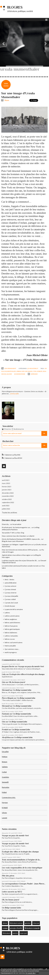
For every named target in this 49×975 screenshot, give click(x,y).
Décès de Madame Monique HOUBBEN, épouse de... (21, 539)
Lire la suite (14, 394)
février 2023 (6, 487)
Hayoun (5, 802)
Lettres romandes (11, 636)
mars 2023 (6, 483)
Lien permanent (10, 368)
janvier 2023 (6, 490)
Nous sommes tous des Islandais (14, 536)
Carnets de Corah (11, 603)
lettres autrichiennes (12, 623)
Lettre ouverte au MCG (12, 892)
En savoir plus (31, 973)
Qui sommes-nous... (12, 649)
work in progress (11, 652)
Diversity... (6, 524)
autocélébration (10, 583)
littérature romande (32, 928)
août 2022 (5, 506)
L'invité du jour (10, 606)
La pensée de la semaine (14, 609)
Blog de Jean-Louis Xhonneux (13, 541)
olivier (5, 923)
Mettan (4, 757)
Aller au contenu (7, 2)
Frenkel (5, 730)
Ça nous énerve (10, 593)
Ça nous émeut (32, 368)
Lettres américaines (12, 616)
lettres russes (10, 639)
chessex (36, 923)
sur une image (27, 371)
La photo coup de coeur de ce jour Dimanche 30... (20, 560)
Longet (4, 818)
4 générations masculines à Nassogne (16, 555)
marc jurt (23, 933)
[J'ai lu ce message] (46, 969)
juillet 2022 (6, 509)
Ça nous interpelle (11, 596)
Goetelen (5, 777)
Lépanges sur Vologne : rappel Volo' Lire (16, 544)
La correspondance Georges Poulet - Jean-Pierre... (23, 884)
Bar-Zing (20, 533)
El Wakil (5, 808)
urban (18, 371)
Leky (4, 674)
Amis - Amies (9, 579)
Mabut (4, 792)
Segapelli (5, 782)
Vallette (5, 767)
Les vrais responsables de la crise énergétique (22, 868)
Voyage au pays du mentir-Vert (31, 666)
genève (27, 923)
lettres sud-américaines (13, 642)
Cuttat (4, 772)
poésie (15, 933)
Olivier (4, 813)
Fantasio (5, 714)
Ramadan (5, 787)
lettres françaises (11, 626)
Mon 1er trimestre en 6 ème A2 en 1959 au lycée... (20, 550)
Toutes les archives (9, 512)
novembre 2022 (8, 496)
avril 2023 (5, 480)
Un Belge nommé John (22, 690)
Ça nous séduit (10, 599)
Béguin (4, 762)
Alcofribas (6, 737)
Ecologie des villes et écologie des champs (27, 674)
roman (5, 928)
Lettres (7, 613)
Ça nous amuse (10, 586)
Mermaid (6, 690)
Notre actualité (10, 646)
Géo (3, 682)
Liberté (31, 536)
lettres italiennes (11, 633)
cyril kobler (37, 371)
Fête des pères (8, 876)
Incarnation (17, 524)
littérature (6, 933)
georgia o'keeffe (16, 928)
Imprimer (34, 374)
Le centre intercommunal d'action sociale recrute (20, 566)
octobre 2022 (7, 499)
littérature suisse (16, 923)
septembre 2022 (8, 502)
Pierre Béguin (7, 698)
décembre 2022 (8, 493)
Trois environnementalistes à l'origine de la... (21, 860)
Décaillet (5, 752)
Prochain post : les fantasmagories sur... (16, 527)
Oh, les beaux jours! (17, 682)
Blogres (14, 7)
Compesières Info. (9, 797)
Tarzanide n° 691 (8, 533)
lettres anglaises (11, 619)
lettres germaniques (12, 629)
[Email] (4, 466)
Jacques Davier (8, 666)
